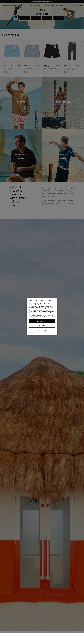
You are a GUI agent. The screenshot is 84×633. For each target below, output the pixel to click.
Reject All (42, 325)
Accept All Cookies (42, 321)
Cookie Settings (42, 330)
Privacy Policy (32, 316)
